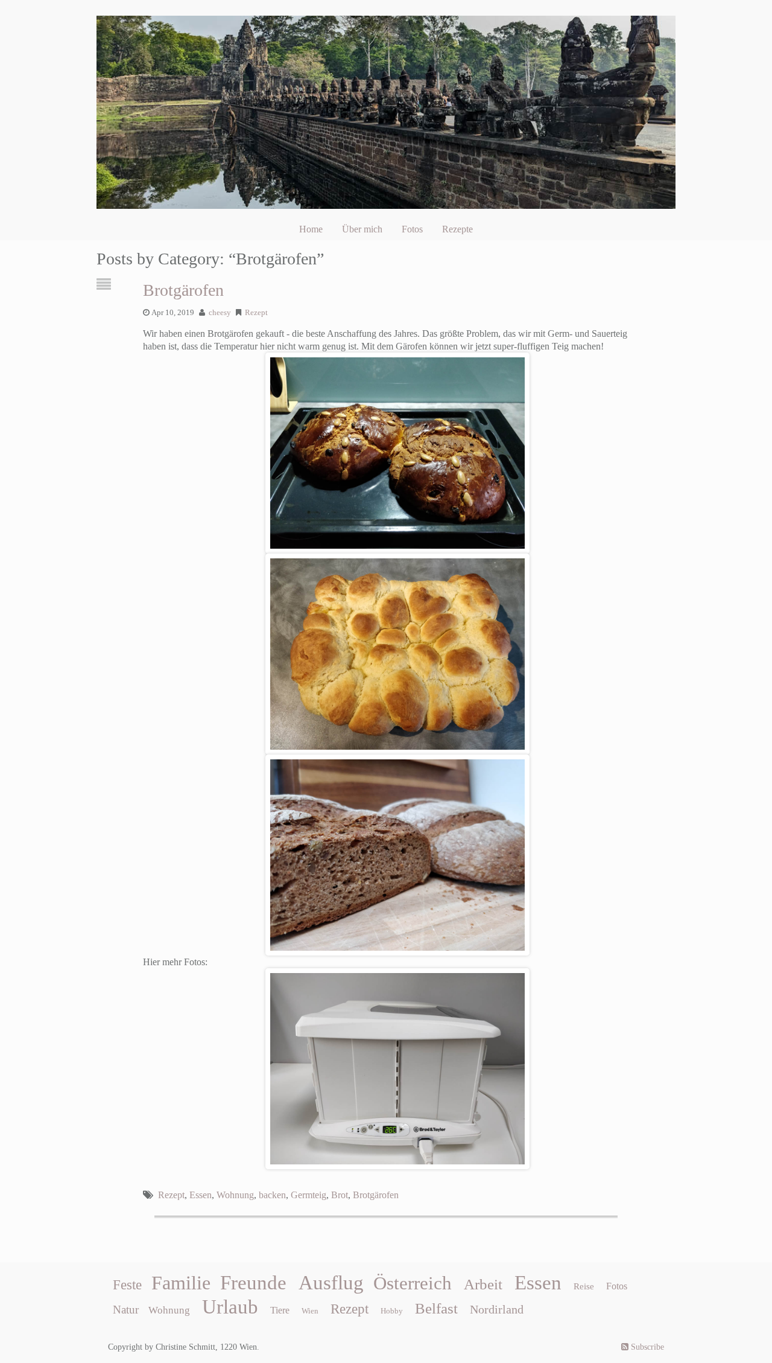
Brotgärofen (183, 290)
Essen (200, 1195)
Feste (127, 1284)
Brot (339, 1195)
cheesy (220, 312)
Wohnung (235, 1195)
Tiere (280, 1310)
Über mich (362, 229)
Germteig (308, 1195)
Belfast (436, 1308)
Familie (180, 1282)
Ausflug (331, 1282)
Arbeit (483, 1283)
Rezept (256, 312)
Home (311, 229)
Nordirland (497, 1309)
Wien (310, 1310)
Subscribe (646, 1347)
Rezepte (457, 229)
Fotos (412, 229)
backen (272, 1195)
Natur (126, 1309)
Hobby (392, 1310)
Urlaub (230, 1307)
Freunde (253, 1282)
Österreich (412, 1283)
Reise (584, 1286)
